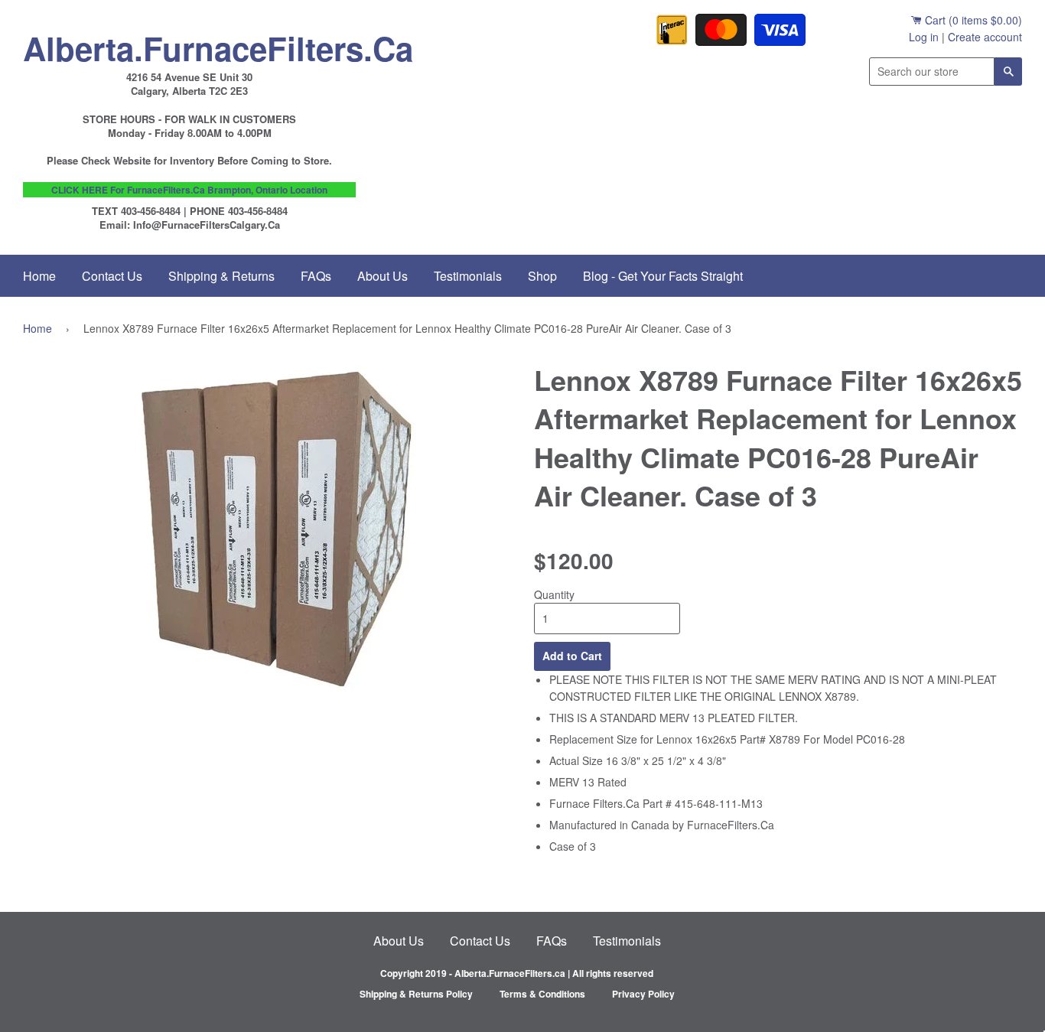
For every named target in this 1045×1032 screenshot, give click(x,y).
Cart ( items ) (972, 20)
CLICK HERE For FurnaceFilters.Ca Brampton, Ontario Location (189, 190)
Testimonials (468, 276)
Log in (924, 36)
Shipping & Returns (221, 276)
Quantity (554, 594)
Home (39, 276)
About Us (382, 276)
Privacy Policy (643, 994)
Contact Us (112, 276)
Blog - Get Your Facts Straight (663, 276)
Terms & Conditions (542, 994)
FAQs (316, 276)
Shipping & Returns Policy (416, 994)
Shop (542, 276)
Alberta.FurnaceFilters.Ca (189, 44)
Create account (985, 36)
